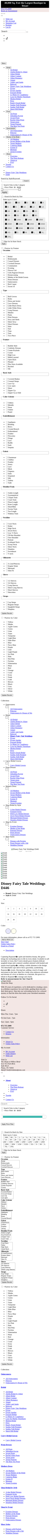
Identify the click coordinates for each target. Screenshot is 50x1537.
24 (8, 215)
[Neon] (4, 1206)
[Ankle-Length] (6, 1233)
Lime (10, 631)
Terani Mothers (15, 795)
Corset (10, 353)
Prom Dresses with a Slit (19, 843)
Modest (10, 313)
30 (36, 215)
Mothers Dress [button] (11, 786)
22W (20, 224)
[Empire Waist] (6, 1255)
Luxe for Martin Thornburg (20, 746)
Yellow (10, 622)
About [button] (8, 1080)
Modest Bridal (15, 749)
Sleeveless (11, 592)
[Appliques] (6, 1212)
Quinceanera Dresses (18, 835)
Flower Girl (12, 270)
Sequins (11, 447)
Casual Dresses (13, 261)
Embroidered (12, 431)
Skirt (9, 326)
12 (33, 207)
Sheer (10, 388)
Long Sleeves (13, 585)
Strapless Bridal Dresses (19, 820)
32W (32, 228)
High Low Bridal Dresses (19, 814)
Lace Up (11, 384)
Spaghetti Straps (14, 607)
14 (42, 207)
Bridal (10, 257)
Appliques (11, 422)
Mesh (10, 469)
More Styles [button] (10, 837)
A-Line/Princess (14, 564)
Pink (9, 657)
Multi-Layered (13, 357)
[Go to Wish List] (4, 13)
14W (19, 220)
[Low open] (7, 1198)
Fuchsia (11, 661)
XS (8, 232)
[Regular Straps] (7, 1276)
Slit (9, 369)
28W (9, 228)
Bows (10, 427)
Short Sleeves (13, 590)
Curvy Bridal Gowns (18, 765)
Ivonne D (13, 799)
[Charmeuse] (5, 1223)
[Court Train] (6, 1239)
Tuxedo (8, 1095)
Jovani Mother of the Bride (20, 793)
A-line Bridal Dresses (18, 810)
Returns (8, 1034)
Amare (12, 730)
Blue (10, 643)
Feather (10, 434)
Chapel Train (12, 498)
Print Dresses (13, 317)
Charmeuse (12, 457)
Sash (9, 445)
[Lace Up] (7, 1196)
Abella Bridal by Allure (18, 722)
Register (9, 25)
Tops (10, 331)
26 (18, 215)
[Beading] (6, 1214)
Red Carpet (12, 284)
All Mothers (14, 791)
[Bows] (6, 1216)
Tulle (10, 483)
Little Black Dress (14, 306)
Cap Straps (12, 602)
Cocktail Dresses (14, 263)
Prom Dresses (13, 280)
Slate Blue (12, 640)
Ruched (11, 366)
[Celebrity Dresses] (8, 1184)
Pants (10, 315)
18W (41, 220)
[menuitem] (27, 19)
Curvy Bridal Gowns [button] (13, 761)
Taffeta (10, 480)
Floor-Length (13, 502)
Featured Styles (16, 812)
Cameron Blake (16, 797)
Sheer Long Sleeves (15, 588)
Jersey (10, 464)
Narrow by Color (11, 618)
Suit (9, 329)
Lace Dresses (13, 303)
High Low (12, 355)
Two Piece (12, 336)
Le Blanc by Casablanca (19, 744)
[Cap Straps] (7, 1274)
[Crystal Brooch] (6, 1218)
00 (19, 202)
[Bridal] (10, 1161)
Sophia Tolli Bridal (17, 757)
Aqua (10, 633)
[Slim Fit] (6, 1259)
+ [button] (7, 707)
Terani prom (14, 780)
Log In (8, 27)
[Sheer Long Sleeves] (8, 1270)
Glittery (10, 403)
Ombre (10, 410)
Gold (10, 680)
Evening (11, 268)
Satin (10, 474)
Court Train (12, 500)
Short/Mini (12, 507)
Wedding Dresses (16, 845)
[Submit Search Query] (27, 1104)
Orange (10, 670)
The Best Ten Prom (17, 784)
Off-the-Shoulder (14, 535)
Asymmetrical (13, 495)
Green (10, 629)
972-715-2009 (6, 9)
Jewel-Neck (12, 531)
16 (8, 211)
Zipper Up (12, 390)
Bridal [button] (8, 715)
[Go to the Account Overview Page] (2, 15)
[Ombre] (4, 1208)
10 (24, 207)
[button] (8, 67)
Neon (10, 407)
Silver (10, 689)
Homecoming (13, 275)
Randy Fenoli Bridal (17, 753)
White (10, 691)
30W (20, 228)
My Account (10, 21)
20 (27, 211)
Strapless (11, 549)
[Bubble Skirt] (8, 1182)
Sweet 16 (11, 286)
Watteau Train (13, 514)
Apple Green (13, 627)
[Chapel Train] (6, 1237)
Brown (10, 682)
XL (43, 232)
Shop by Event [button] (11, 822)
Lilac (10, 650)
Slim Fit (11, 571)
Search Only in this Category (14, 185)
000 (9, 202)
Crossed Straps (13, 381)
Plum (10, 666)
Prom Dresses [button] (11, 767)
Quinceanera (12, 282)
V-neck (10, 554)
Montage (13, 801)
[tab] (27, 709)
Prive (12, 751)
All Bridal (14, 719)
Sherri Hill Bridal (16, 759)
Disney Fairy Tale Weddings (21, 736)
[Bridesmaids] (10, 1163)
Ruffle (10, 443)
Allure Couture (15, 726)
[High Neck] (7, 1247)
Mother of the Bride (17, 828)
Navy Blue (12, 645)
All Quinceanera (16, 709)
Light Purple (12, 652)
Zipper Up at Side (14, 393)
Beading (11, 424)
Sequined (11, 476)
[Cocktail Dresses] (10, 1167)
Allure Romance (16, 728)
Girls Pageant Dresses (16, 273)
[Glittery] (4, 1202)
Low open (11, 386)
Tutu (9, 333)
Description (10, 950)
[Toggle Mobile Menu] (2, 1072)
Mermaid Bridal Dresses (19, 818)
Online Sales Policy (8, 944)
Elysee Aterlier (15, 740)
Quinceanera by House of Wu (21, 713)
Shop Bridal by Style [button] (13, 805)
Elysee (12, 738)
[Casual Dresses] (10, 1165)
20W (9, 224)
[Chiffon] (5, 1225)
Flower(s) (11, 436)
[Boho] (7, 1173)
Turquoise (11, 636)
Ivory (10, 675)
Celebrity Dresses (14, 348)
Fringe (10, 438)
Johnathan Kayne (16, 774)
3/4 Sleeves (12, 583)
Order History (11, 1054)
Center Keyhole (14, 350)
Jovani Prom (14, 776)
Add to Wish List (7, 940)
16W (30, 220)
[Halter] (7, 1245)
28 (27, 215)
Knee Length (13, 504)
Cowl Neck (12, 524)
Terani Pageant (15, 782)
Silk (9, 478)
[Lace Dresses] (7, 1177)
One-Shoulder (13, 538)
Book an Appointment (9, 11)
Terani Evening (16, 803)
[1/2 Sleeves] (8, 1264)
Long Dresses (13, 310)
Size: (3, 903)
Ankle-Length (13, 493)
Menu (4, 63)
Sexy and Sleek (13, 320)
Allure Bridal (15, 724)
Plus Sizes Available (15, 364)
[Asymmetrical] (6, 1235)
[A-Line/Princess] (6, 1253)
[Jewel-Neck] (7, 1249)
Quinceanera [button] (10, 705)
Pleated (10, 362)
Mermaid (11, 568)
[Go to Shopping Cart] (2, 13)
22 (36, 211)
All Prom (13, 772)
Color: (3, 926)
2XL (9, 237)
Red (9, 668)
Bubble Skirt (12, 346)
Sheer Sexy (12, 322)
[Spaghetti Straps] (7, 1278)
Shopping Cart (11, 23)
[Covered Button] (7, 1192)
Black (10, 684)
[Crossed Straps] (7, 1194)
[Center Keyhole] (8, 1186)
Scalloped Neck (14, 542)
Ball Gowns (12, 296)
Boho (10, 299)
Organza (11, 471)
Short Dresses (13, 324)
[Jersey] (5, 1229)
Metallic (11, 405)
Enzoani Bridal (15, 742)
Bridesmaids (12, 259)
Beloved (13, 734)
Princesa (13, 711)
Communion (12, 266)
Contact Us (10, 1032)
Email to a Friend (7, 946)
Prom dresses (15, 833)
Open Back (12, 360)
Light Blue (12, 638)
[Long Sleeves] (8, 1268)
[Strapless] (7, 1280)
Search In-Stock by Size (13, 196)
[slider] (44, 1116)
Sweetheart (12, 551)
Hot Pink (11, 659)
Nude (10, 677)
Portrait (10, 540)
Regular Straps (13, 605)
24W (32, 224)
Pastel (10, 412)
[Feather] (5, 1227)
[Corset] (8, 1188)
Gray (10, 686)
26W (43, 224)
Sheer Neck (12, 547)
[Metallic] (4, 1204)
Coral (10, 673)
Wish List (9, 19)
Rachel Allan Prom (17, 778)
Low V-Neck (13, 533)
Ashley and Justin (16, 732)
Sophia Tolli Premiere (18, 755)
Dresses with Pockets (18, 841)
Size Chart (5, 942)
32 (8, 220)
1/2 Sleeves (12, 581)
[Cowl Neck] (7, 1243)
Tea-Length (12, 511)
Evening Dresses (16, 826)
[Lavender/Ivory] (8, 931)
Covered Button (14, 379)
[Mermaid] (6, 1257)
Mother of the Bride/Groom (18, 277)
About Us (9, 1042)
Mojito (10, 624)
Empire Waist (13, 566)
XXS (43, 228)
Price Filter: (9, 187)
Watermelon (12, 663)
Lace (10, 441)
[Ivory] (13, 931)
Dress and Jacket (14, 301)
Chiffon (11, 460)
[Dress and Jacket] (7, 1175)
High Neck (12, 528)
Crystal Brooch (13, 429)
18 (18, 211)
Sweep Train (12, 509)
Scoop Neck (12, 544)
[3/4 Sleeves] (8, 1266)
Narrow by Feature (12, 248)
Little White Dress (14, 308)
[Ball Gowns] (7, 1171)
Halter (10, 526)
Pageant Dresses (16, 830)
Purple (10, 647)
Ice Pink (11, 654)
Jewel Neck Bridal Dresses (20, 816)
